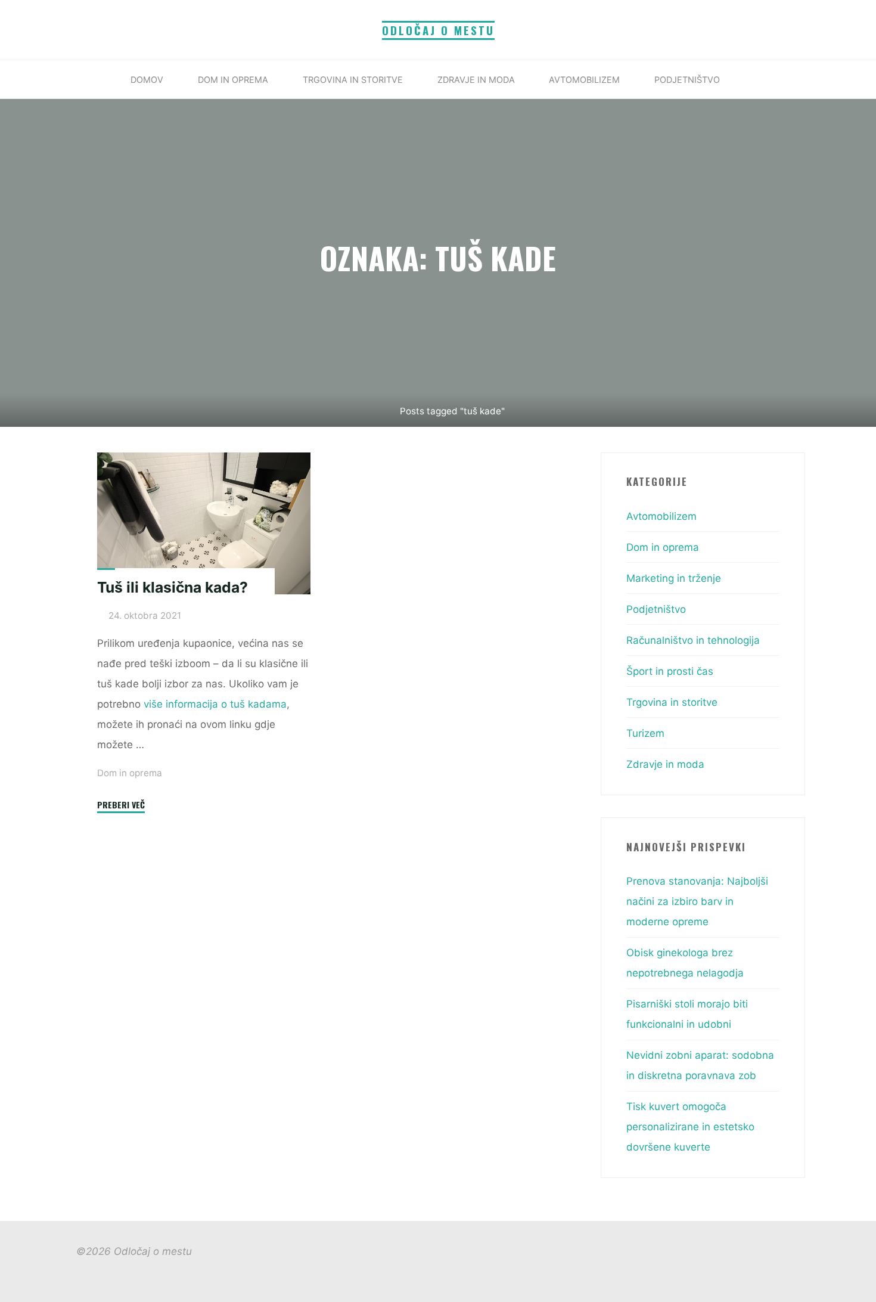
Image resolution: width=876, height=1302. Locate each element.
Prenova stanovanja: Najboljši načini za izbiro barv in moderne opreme (697, 901)
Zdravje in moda (665, 764)
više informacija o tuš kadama (215, 704)
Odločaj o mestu (438, 30)
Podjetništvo (656, 609)
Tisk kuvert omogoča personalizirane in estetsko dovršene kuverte (690, 1126)
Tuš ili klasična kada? (172, 587)
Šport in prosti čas (669, 671)
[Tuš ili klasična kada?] (203, 523)
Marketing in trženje (673, 578)
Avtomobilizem (661, 516)
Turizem (645, 733)
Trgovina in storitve (671, 702)
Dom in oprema (129, 772)
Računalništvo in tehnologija (693, 640)
